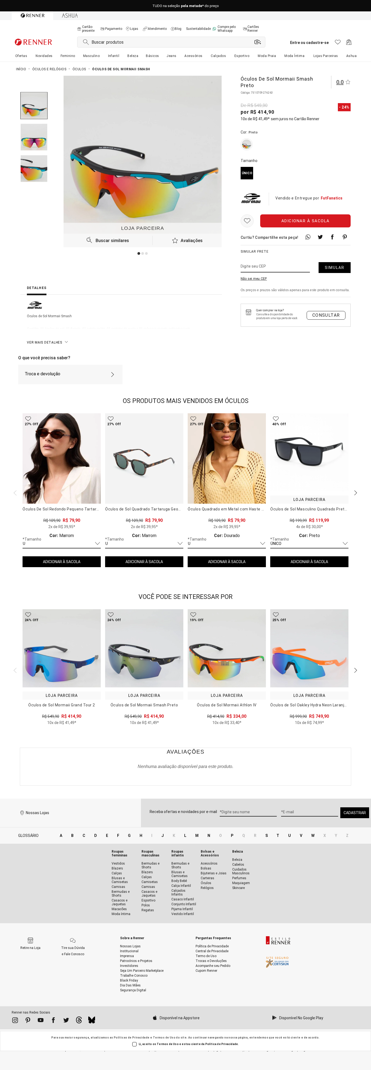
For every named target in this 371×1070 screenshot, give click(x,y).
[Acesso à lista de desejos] (337, 43)
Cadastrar (355, 813)
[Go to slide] (138, 253)
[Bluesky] (91, 1021)
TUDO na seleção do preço (185, 6)
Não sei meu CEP (254, 279)
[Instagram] (15, 1021)
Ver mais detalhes (44, 342)
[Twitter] (66, 1021)
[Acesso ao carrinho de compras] (348, 43)
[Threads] (79, 1021)
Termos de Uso (164, 1037)
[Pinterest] (27, 1021)
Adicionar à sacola (305, 220)
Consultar (326, 315)
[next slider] (14, 492)
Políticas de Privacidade (132, 1037)
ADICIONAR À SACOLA (61, 562)
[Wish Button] (247, 220)
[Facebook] (53, 1021)
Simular (334, 267)
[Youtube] (40, 1021)
